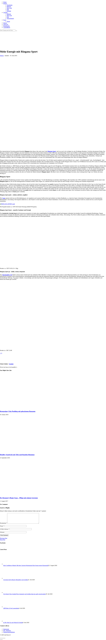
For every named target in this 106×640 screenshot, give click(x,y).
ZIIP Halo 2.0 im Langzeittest (11, 608)
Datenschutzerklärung (9, 632)
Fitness (5, 23)
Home (5, 2)
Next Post (2, 539)
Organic (5, 12)
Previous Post (3, 538)
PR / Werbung (7, 630)
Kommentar (3, 523)
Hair (8, 9)
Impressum (6, 629)
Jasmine (11, 364)
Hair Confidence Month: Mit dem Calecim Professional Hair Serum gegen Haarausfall (25, 565)
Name (2, 526)
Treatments (9, 5)
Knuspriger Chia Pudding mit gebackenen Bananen (17, 411)
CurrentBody (6, 27)
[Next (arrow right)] (2, 639)
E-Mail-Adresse (4, 529)
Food (4, 20)
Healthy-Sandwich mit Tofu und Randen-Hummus (17, 455)
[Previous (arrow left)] (0, 639)
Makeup (9, 6)
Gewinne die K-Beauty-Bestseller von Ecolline (15, 579)
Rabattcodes (6, 26)
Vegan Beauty (10, 18)
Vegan (8, 21)
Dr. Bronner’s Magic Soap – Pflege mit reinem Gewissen (19, 498)
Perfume (9, 11)
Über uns (5, 24)
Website (2, 532)
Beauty (5, 3)
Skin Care (9, 8)
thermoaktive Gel (7, 275)
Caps (3, 198)
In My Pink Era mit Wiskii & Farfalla (13, 622)
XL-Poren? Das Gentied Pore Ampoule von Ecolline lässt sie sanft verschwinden (24, 594)
